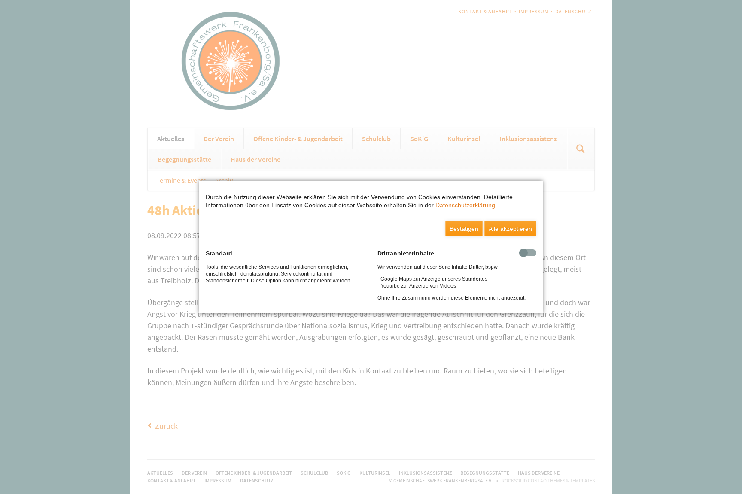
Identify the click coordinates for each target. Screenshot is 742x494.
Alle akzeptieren (510, 228)
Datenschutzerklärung (465, 205)
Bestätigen (464, 228)
